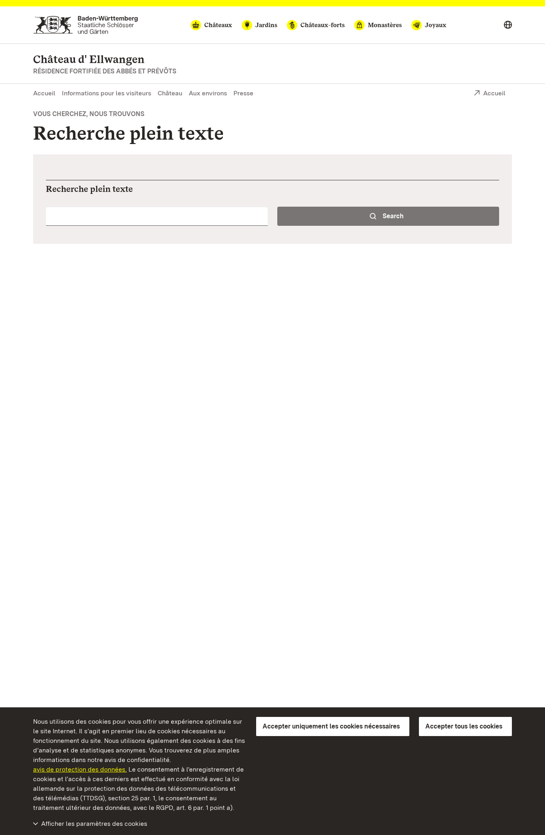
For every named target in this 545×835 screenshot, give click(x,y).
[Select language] (508, 25)
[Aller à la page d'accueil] (85, 25)
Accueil (44, 93)
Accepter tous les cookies (463, 726)
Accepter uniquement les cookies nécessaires (331, 726)
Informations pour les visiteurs (106, 93)
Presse (243, 93)
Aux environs (208, 93)
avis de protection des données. (80, 769)
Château (170, 93)
